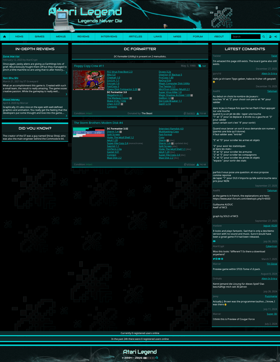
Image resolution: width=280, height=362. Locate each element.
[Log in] (275, 36)
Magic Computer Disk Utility (174, 83)
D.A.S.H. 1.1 (113, 80)
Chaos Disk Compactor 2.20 (122, 89)
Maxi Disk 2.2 (114, 157)
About (219, 36)
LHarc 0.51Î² (113, 103)
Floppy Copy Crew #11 (89, 66)
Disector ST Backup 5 (170, 74)
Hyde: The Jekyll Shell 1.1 (172, 149)
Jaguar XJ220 (270, 225)
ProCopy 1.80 (166, 77)
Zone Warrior (11, 56)
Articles (135, 36)
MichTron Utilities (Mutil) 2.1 (174, 89)
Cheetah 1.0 (113, 77)
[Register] (270, 36)
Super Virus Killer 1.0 (170, 92)
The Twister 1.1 (167, 86)
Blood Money (11, 99)
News (19, 36)
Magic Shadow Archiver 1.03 (174, 95)
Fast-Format (165, 134)
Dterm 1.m (113, 131)
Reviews (83, 36)
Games (39, 36)
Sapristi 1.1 (113, 146)
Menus (61, 36)
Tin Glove (272, 263)
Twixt (274, 55)
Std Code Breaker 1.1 (170, 100)
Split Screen (113, 134)
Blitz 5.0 (111, 74)
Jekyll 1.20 (112, 140)
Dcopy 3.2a (165, 71)
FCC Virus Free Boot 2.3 (119, 71)
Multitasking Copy (169, 131)
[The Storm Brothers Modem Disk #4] (89, 132)
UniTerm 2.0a (114, 149)
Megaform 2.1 (115, 95)
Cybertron (271, 246)
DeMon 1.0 (165, 98)
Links (158, 36)
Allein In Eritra (269, 73)
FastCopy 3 (113, 86)
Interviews (109, 36)
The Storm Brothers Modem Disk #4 (98, 123)
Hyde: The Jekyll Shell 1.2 (120, 137)
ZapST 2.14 (165, 103)
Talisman (272, 91)
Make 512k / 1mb (116, 100)
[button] (202, 66)
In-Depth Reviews (35, 49)
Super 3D (272, 313)
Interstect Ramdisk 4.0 (171, 128)
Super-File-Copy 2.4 (117, 143)
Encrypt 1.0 (113, 83)
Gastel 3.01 (113, 152)
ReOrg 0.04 (165, 80)
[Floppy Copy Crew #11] (89, 80)
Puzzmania (271, 296)
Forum (198, 36)
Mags (177, 36)
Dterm (162, 140)
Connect (111, 154)
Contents (112, 106)
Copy (161, 137)
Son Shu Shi (10, 78)
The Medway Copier (118, 98)
